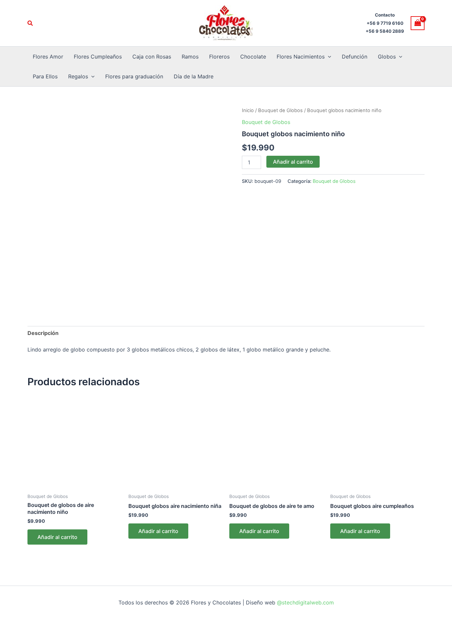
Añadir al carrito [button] (57, 537)
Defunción (354, 56)
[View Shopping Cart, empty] (418, 23)
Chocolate (253, 56)
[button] (30, 23)
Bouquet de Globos (280, 110)
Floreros (219, 56)
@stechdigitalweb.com (304, 602)
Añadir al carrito (293, 161)
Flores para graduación (134, 76)
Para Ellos (45, 76)
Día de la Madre (193, 76)
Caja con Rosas (151, 56)
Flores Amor (48, 56)
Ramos (190, 56)
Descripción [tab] (43, 333)
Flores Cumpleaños (98, 56)
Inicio (248, 110)
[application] (328, 56)
